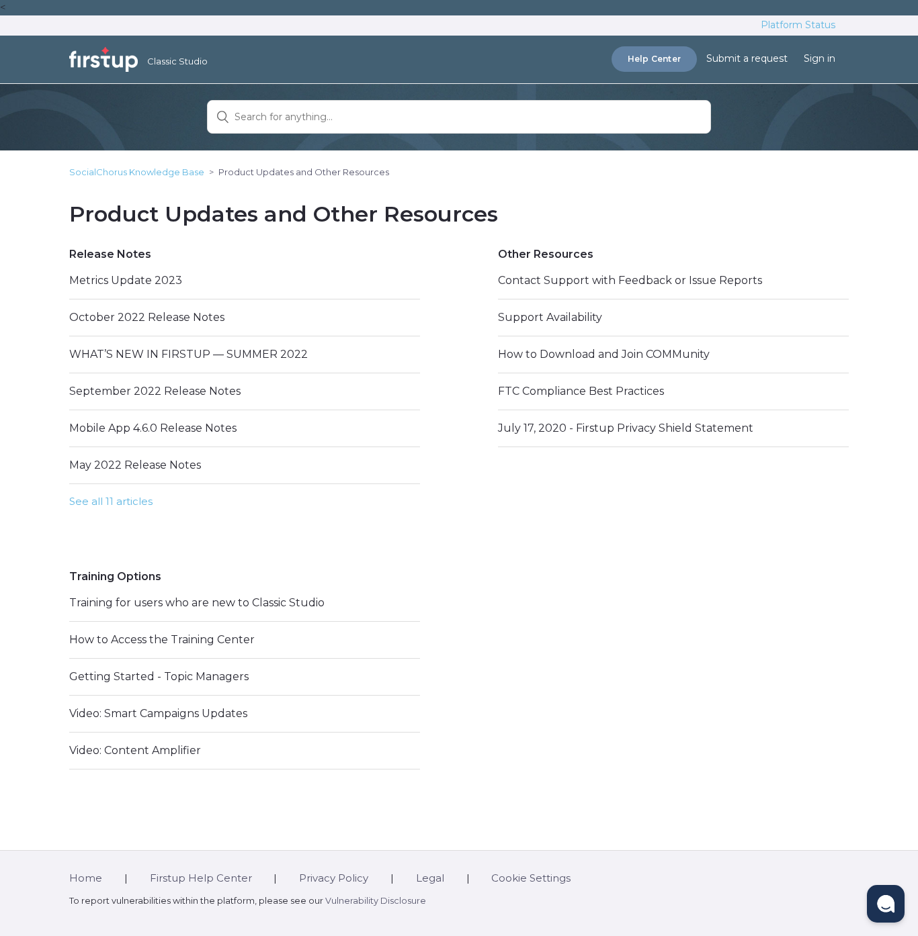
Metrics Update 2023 (125, 280)
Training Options (115, 576)
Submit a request (747, 58)
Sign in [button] (819, 58)
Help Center (654, 59)
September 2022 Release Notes (155, 391)
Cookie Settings (531, 878)
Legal (430, 878)
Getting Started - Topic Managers (159, 676)
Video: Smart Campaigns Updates (158, 713)
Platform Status (798, 25)
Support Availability (550, 317)
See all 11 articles (111, 501)
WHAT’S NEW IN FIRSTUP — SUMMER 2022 (188, 354)
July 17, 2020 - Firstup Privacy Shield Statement (625, 428)
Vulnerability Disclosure (375, 901)
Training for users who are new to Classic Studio (197, 602)
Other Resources (545, 254)
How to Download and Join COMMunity (604, 354)
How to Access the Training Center (162, 639)
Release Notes (110, 254)
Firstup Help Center (201, 878)
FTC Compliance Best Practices (581, 391)
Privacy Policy (333, 878)
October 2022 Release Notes (146, 317)
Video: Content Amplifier (135, 750)
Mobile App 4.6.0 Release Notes (153, 428)
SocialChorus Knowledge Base (136, 172)
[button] (886, 904)
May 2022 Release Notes (135, 465)
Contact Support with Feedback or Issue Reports (630, 280)
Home (85, 878)
